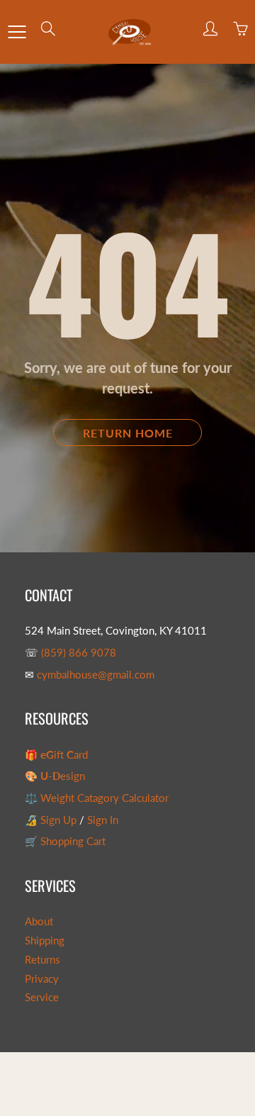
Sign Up (58, 820)
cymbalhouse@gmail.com (95, 675)
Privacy (42, 979)
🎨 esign (55, 776)
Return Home (128, 433)
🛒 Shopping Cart (65, 841)
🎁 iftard (56, 755)
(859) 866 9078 (78, 653)
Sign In (102, 820)
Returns (42, 960)
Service (42, 997)
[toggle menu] (16, 32)
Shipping (44, 940)
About (39, 921)
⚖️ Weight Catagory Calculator (97, 798)
